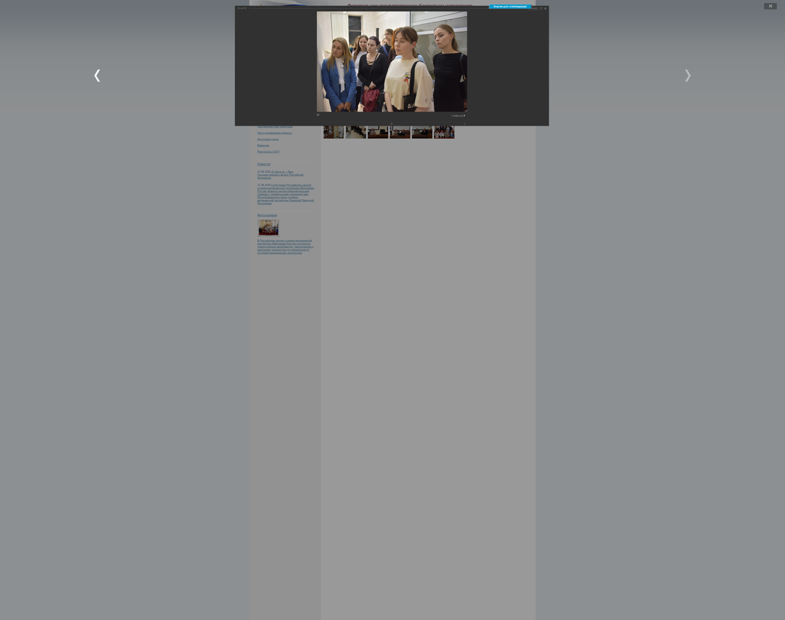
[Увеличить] (541, 8)
